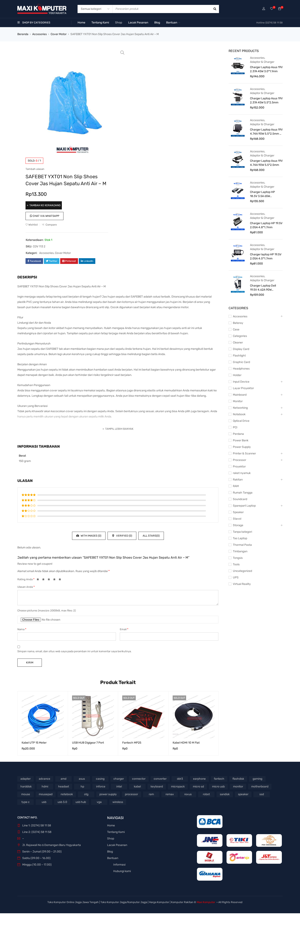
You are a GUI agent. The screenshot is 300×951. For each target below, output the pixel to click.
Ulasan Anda (26, 586)
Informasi (119, 864)
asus (82, 779)
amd (63, 779)
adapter (25, 779)
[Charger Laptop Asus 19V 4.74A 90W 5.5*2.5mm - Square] (238, 128)
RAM (236, 486)
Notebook (239, 414)
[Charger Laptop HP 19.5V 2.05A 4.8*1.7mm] (238, 221)
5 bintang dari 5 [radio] (61, 580)
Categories (240, 336)
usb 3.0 (62, 802)
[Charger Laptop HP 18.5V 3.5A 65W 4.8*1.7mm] (238, 190)
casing (100, 779)
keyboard (157, 786)
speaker (243, 794)
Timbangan (240, 551)
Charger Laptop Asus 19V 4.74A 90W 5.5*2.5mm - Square (266, 132)
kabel (137, 786)
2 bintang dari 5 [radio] (44, 580)
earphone (199, 779)
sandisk (225, 794)
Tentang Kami (116, 832)
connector (139, 779)
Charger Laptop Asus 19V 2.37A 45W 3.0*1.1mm (266, 69)
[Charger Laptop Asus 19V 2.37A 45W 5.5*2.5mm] (238, 96)
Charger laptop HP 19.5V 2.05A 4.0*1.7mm (265, 256)
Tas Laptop (240, 538)
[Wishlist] (271, 8)
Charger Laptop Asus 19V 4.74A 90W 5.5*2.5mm (266, 163)
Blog (110, 851)
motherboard (259, 786)
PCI (235, 427)
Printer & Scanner (244, 453)
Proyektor (239, 466)
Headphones (241, 368)
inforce (100, 786)
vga (99, 802)
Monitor (238, 401)
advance (44, 779)
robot (206, 794)
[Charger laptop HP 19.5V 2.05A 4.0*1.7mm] (238, 253)
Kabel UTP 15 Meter (34, 742)
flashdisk (238, 779)
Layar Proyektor (243, 388)
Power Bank (240, 440)
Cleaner (238, 342)
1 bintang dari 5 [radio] (39, 580)
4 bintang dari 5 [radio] (55, 580)
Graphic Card (241, 362)
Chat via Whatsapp (45, 215)
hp (82, 786)
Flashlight (239, 355)
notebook (67, 794)
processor (131, 794)
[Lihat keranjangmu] (279, 9)
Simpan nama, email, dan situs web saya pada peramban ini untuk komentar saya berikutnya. (74, 651)
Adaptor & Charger (262, 62)
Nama (21, 629)
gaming (257, 779)
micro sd (198, 786)
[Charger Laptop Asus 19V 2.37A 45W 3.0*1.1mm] (238, 65)
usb (44, 802)
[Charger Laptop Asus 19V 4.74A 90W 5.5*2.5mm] (238, 159)
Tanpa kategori (242, 532)
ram (151, 794)
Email (124, 629)
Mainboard (240, 394)
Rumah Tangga (242, 492)
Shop (110, 838)
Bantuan (112, 858)
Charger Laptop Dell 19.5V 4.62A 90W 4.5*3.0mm (263, 288)
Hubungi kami (122, 871)
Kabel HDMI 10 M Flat (186, 742)
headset (63, 786)
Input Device (241, 381)
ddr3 (180, 779)
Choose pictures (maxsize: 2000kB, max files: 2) (46, 610)
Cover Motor (59, 34)
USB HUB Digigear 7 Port (88, 742)
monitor (238, 786)
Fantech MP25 (131, 742)
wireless (117, 802)
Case (236, 329)
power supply (108, 794)
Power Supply (242, 447)
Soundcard (240, 499)
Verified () (124, 535)
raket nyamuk (242, 473)
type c (25, 802)
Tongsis (238, 558)
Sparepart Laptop (244, 505)
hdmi (45, 786)
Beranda (22, 34)
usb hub (81, 802)
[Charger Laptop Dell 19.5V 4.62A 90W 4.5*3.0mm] (238, 284)
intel (119, 786)
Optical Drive (241, 421)
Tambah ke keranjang (45, 205)
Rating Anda (25, 579)
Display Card (241, 349)
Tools (236, 564)
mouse (25, 794)
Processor (239, 460)
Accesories (39, 34)
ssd (261, 794)
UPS (236, 577)
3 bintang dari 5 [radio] (50, 580)
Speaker (238, 512)
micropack (178, 786)
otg (86, 794)
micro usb (218, 786)
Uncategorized (242, 571)
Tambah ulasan (35, 168)
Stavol (237, 518)
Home (111, 825)
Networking (240, 408)
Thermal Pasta (242, 545)
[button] (122, 53)
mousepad (45, 794)
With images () (90, 535)
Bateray (238, 323)
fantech (219, 779)
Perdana (238, 434)
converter (160, 779)
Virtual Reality (242, 584)
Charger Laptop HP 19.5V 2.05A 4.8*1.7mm (266, 225)
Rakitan (238, 479)
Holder (237, 375)
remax (170, 794)
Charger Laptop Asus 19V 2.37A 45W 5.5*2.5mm (266, 100)
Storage (238, 525)
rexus (188, 794)
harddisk (26, 786)
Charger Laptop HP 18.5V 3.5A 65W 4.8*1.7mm (262, 194)
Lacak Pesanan (117, 845)
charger (118, 779)
